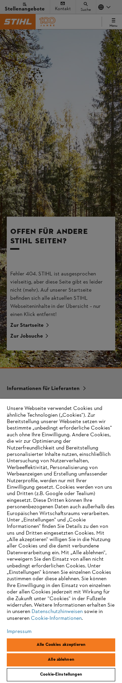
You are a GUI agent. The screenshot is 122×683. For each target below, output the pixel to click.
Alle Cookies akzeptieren (61, 645)
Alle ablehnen (61, 660)
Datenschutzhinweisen (57, 611)
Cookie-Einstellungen (61, 675)
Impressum (19, 631)
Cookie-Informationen (56, 618)
